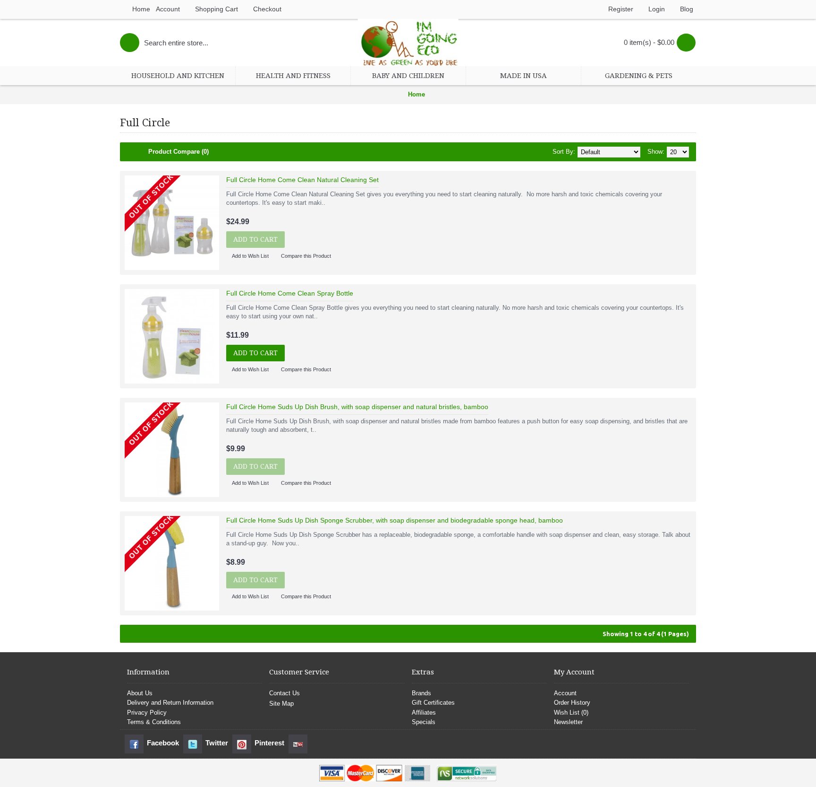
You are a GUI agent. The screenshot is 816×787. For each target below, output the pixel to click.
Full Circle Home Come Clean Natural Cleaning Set (302, 180)
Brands (421, 693)
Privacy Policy (147, 712)
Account (565, 693)
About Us (140, 693)
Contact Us (284, 693)
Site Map (281, 703)
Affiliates (424, 712)
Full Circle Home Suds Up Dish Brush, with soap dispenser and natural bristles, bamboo (357, 407)
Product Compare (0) (178, 151)
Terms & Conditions (154, 722)
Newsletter (568, 722)
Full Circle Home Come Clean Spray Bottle (289, 293)
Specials (423, 722)
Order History (572, 702)
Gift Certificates (433, 702)
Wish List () (571, 712)
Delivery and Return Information (170, 702)
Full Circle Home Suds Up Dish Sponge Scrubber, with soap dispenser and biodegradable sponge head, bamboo (394, 520)
